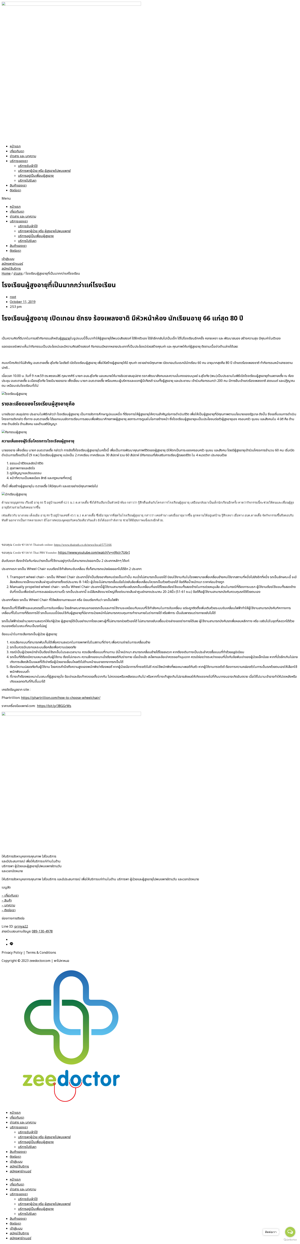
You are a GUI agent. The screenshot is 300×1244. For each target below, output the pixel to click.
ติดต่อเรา (15, 190)
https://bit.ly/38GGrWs (54, 706)
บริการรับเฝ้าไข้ (28, 166)
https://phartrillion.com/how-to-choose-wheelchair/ (60, 697)
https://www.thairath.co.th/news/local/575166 (83, 544)
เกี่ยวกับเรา (17, 151)
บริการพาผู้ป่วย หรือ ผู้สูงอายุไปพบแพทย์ (44, 170)
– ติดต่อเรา (9, 910)
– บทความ (8, 905)
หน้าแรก (15, 146)
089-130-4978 (42, 931)
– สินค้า (7, 900)
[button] (150, 198)
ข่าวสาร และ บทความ (23, 156)
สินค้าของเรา (18, 185)
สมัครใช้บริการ (19, 1166)
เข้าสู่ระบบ (16, 1161)
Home (6, 273)
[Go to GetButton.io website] (290, 1239)
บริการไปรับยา (27, 180)
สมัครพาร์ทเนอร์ (20, 1171)
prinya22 (21, 926)
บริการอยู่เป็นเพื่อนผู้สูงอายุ (36, 175)
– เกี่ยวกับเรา (10, 895)
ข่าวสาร (18, 273)
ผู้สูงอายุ (64, 338)
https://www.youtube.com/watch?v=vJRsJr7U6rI (94, 552)
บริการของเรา (19, 161)
